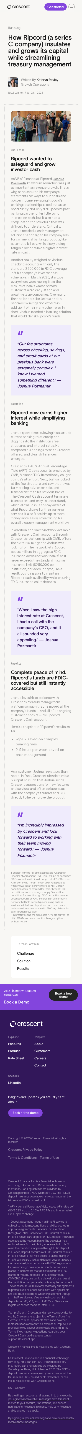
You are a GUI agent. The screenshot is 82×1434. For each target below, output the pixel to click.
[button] (71, 7)
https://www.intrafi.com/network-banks (33, 885)
